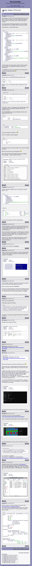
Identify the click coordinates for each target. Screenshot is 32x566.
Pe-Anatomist (23, 464)
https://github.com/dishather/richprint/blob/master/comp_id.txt (15, 458)
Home (12, 5)
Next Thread (26, 552)
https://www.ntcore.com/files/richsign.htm (11, 506)
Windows (10, 10)
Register (18, 5)
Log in (23, 6)
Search (15, 5)
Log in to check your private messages (14, 6)
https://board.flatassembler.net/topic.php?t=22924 (13, 416)
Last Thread (21, 552)
